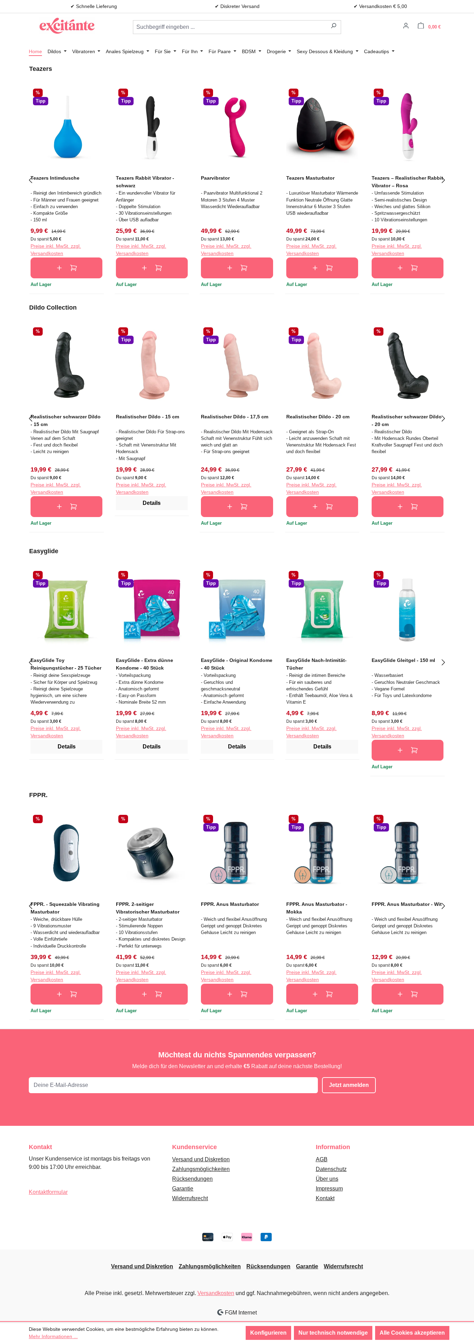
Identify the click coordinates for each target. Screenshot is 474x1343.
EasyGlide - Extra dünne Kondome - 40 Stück (144, 663)
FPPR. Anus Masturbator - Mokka (316, 907)
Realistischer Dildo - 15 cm (147, 416)
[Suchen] (333, 27)
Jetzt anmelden (349, 1085)
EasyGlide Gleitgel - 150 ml (403, 660)
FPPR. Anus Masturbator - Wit (407, 904)
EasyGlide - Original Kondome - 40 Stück (236, 663)
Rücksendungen (192, 1179)
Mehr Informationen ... (53, 1336)
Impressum (329, 1188)
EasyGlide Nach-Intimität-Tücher (316, 663)
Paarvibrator (215, 178)
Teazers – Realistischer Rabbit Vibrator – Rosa (407, 181)
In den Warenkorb (66, 267)
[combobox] (230, 27)
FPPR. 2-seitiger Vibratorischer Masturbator (147, 907)
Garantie (182, 1188)
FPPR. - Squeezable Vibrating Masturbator (65, 907)
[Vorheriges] (30, 179)
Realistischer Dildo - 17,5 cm (234, 416)
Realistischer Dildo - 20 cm (317, 416)
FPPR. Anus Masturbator (230, 904)
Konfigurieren (268, 1333)
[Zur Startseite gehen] (67, 25)
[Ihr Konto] (406, 27)
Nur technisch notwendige (333, 1333)
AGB (322, 1159)
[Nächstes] (443, 179)
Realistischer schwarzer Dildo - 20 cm (407, 420)
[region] (237, 179)
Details (152, 503)
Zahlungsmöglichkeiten (201, 1169)
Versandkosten (215, 1293)
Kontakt (325, 1198)
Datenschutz (331, 1169)
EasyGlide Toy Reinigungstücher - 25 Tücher (66, 663)
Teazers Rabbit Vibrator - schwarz (145, 181)
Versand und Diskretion (201, 1159)
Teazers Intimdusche (55, 178)
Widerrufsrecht (190, 1198)
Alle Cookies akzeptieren (412, 1333)
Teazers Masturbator (310, 178)
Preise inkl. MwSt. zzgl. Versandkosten (56, 249)
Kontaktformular (48, 1192)
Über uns (327, 1179)
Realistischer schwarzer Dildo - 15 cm (66, 420)
